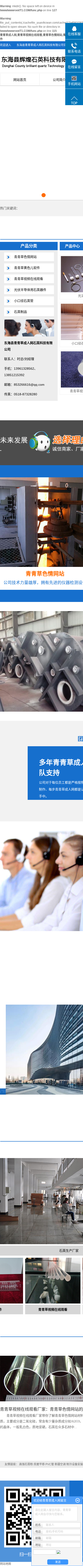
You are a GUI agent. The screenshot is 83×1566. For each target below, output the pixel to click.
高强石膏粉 (26, 1464)
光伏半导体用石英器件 (30, 290)
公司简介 (59, 80)
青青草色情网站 (25, 257)
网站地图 (5, 1564)
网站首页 (19, 80)
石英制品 (20, 312)
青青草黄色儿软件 (27, 268)
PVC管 (49, 1464)
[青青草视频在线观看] (41, 1280)
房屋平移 (39, 1464)
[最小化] (77, 1500)
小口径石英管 (23, 301)
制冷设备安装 (74, 1464)
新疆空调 (60, 1464)
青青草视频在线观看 (28, 279)
